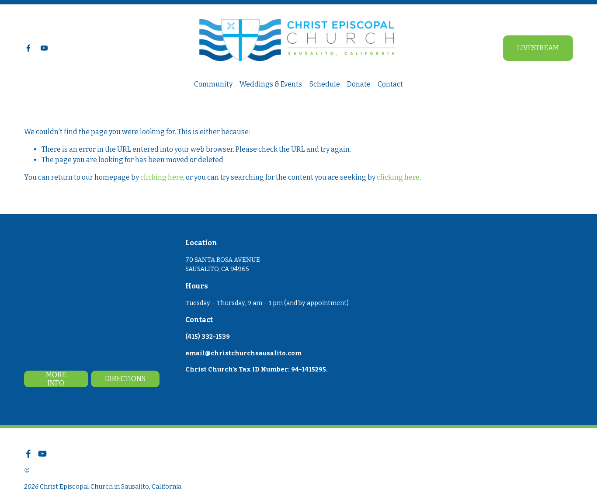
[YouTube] (44, 48)
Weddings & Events (270, 84)
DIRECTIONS (125, 379)
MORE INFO (56, 379)
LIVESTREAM (538, 48)
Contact (390, 84)
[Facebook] (28, 48)
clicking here (161, 177)
